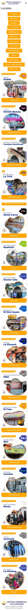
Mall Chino (14, 592)
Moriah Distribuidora (14, 132)
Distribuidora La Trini (14, 197)
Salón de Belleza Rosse (14, 527)
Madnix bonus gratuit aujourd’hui (14, 203)
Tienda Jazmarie (14, 559)
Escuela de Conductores (14, 165)
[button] (26, 3)
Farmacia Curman (14, 495)
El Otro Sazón (14, 333)
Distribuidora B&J (14, 462)
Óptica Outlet (14, 100)
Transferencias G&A (14, 397)
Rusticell (14, 268)
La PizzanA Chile (14, 365)
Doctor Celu (14, 300)
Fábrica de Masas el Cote (14, 430)
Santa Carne (14, 235)
